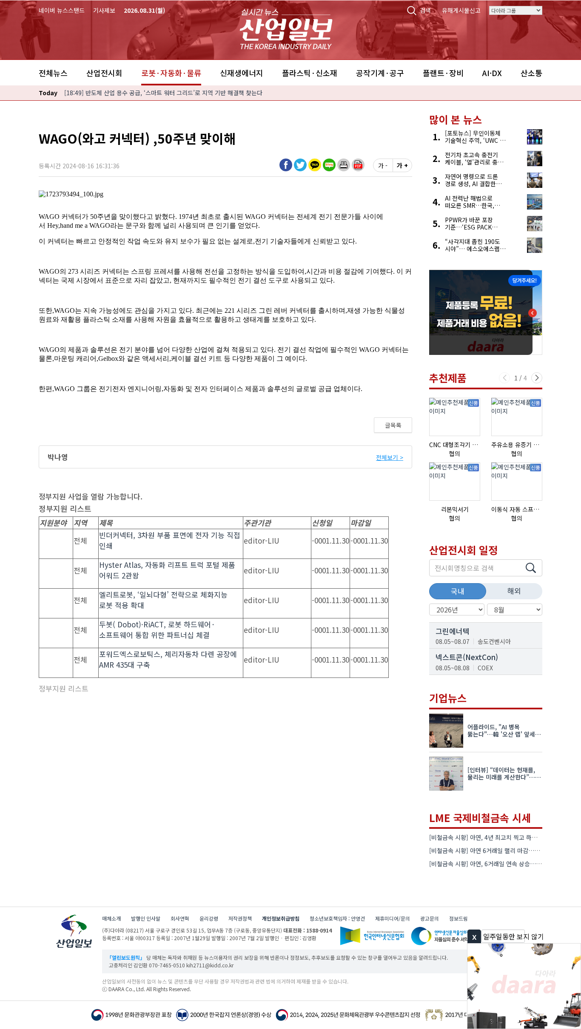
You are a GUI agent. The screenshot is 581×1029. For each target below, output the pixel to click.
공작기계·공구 (380, 72)
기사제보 (104, 10)
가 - (382, 165)
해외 (514, 590)
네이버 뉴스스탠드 (62, 10)
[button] (343, 165)
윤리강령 (208, 918)
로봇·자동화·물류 (171, 72)
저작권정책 (240, 918)
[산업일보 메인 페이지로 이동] (286, 28)
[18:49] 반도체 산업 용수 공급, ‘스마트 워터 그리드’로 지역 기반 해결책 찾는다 (163, 92)
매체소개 (111, 918)
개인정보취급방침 (280, 918)
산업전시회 (104, 72)
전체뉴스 (53, 72)
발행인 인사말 (145, 918)
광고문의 (429, 918)
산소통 (531, 72)
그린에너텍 (453, 631)
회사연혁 (180, 918)
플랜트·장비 (443, 72)
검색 (425, 10)
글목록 (393, 425)
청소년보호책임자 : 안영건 (337, 918)
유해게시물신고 (461, 10)
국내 (457, 591)
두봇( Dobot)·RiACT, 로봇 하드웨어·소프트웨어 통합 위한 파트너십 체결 (157, 630)
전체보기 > (389, 457)
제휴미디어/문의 (392, 918)
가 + (402, 165)
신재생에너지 (241, 72)
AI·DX (492, 72)
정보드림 (458, 918)
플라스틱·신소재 (309, 72)
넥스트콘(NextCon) (467, 657)
